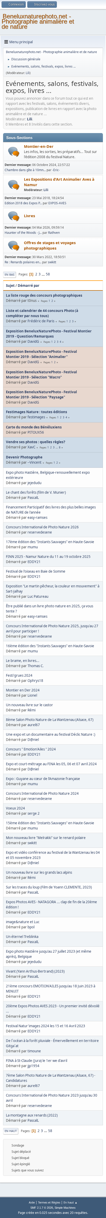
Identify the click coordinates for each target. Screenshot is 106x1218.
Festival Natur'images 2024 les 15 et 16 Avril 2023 (45, 1026)
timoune (34, 1051)
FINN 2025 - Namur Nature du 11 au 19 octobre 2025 (48, 556)
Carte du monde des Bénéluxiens (34, 427)
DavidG (33, 341)
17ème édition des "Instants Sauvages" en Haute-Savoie (50, 541)
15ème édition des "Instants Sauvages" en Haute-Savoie (50, 823)
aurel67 (34, 725)
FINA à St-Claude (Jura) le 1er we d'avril (36, 1060)
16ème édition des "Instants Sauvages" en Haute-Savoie (50, 646)
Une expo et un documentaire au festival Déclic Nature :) (50, 734)
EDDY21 (34, 561)
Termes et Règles (49, 1202)
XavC (31, 447)
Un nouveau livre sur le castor (29, 705)
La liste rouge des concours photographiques (44, 295)
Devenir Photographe (24, 457)
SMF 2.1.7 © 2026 (41, 1207)
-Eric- (56, 170)
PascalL (33, 497)
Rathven (54, 232)
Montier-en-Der (39, 146)
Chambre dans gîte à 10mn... (25, 170)
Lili (28, 73)
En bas (9, 274)
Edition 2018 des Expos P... (23, 203)
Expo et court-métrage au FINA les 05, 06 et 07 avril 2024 (51, 764)
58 (48, 274)
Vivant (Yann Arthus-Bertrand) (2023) (35, 971)
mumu (33, 547)
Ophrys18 (35, 680)
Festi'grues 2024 (19, 675)
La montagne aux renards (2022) (32, 1115)
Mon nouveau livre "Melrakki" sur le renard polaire (46, 837)
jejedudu (34, 482)
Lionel (32, 695)
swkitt (52, 262)
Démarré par (28, 285)
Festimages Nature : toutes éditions (36, 412)
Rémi (32, 710)
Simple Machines (65, 1207)
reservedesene (40, 532)
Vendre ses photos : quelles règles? (35, 442)
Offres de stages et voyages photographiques (50, 245)
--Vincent (34, 462)
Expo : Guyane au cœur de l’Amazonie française (43, 778)
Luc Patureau (38, 596)
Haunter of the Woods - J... (23, 232)
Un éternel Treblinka (22, 936)
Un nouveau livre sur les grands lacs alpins (39, 872)
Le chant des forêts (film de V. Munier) (36, 492)
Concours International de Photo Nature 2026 (42, 527)
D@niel (33, 739)
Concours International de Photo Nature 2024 (42, 793)
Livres (29, 215)
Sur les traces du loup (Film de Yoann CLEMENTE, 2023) (49, 887)
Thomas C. (36, 665)
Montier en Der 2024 (23, 690)
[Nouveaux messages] (14, 152)
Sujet (10, 285)
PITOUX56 (36, 432)
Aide (32, 1202)
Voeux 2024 (15, 808)
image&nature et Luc (22, 922)
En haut (11, 1131)
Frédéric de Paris (41, 321)
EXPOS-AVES (57, 203)
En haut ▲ (70, 1202)
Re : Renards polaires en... (23, 262)
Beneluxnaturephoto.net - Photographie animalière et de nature (38, 21)
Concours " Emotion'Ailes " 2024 (31, 749)
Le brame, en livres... (22, 660)
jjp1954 (33, 1065)
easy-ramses (37, 517)
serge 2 (34, 813)
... (44, 274)
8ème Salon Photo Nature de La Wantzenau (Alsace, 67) (49, 719)
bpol (31, 927)
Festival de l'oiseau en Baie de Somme (35, 571)
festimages (36, 417)
